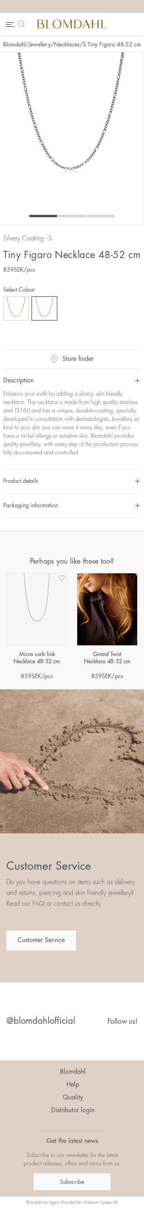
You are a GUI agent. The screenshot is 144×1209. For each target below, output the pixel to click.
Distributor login (72, 1110)
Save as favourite (61, 578)
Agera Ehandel (61, 1203)
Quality (73, 1097)
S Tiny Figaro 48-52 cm (112, 44)
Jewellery (40, 44)
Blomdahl (14, 44)
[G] (16, 308)
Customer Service (41, 940)
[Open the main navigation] (9, 24)
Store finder (78, 359)
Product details (20, 481)
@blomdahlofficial (40, 1021)
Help (72, 1084)
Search (22, 24)
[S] (44, 308)
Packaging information (30, 505)
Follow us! (123, 1021)
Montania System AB (100, 1203)
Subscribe (72, 1182)
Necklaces (67, 44)
